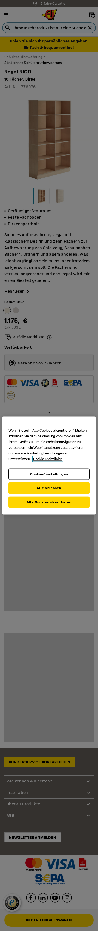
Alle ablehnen (49, 488)
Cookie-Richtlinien (47, 458)
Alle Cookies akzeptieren (49, 502)
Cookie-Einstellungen (49, 474)
